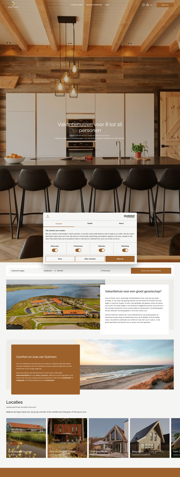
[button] (97, 324)
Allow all (120, 259)
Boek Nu (165, 5)
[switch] (78, 250)
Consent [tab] (59, 224)
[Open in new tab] (147, 5)
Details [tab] (90, 223)
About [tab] (121, 223)
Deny (60, 259)
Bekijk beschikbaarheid (151, 271)
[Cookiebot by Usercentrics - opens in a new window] (125, 216)
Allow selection (90, 259)
